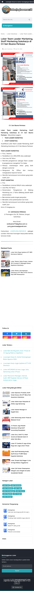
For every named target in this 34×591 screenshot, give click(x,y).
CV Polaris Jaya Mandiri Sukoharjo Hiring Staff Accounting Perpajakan (18, 428)
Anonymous (11, 510)
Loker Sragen (17, 494)
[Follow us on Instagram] (7, 337)
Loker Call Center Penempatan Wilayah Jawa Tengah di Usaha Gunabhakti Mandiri (20, 471)
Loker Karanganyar (8, 491)
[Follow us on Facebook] (7, 333)
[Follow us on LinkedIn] (26, 333)
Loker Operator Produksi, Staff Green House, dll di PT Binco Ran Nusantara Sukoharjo (21, 395)
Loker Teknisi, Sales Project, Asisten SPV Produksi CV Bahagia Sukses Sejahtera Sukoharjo (22, 263)
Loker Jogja (17, 488)
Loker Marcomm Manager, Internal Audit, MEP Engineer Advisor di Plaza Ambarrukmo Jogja (15, 378)
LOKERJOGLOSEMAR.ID (18, 231)
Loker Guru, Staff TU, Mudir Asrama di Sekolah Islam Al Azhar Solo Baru (19, 437)
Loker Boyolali (7, 494)
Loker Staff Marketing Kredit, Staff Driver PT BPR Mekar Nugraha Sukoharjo (20, 454)
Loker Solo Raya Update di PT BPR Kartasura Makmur (21, 253)
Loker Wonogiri (7, 496)
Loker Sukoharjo (8, 49)
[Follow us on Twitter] (16, 333)
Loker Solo (6, 485)
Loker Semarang (16, 485)
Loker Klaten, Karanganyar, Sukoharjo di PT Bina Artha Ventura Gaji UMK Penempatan (22, 272)
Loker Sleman (20, 491)
